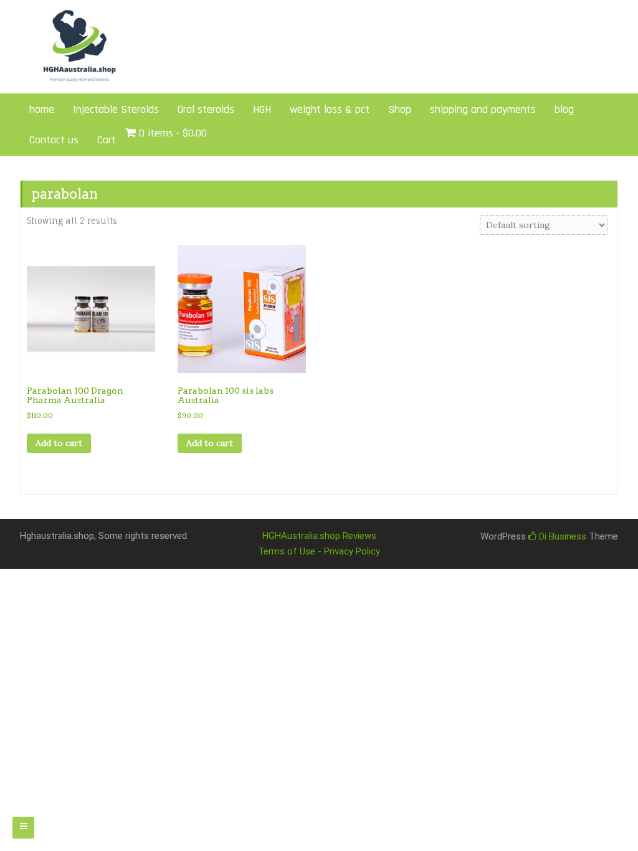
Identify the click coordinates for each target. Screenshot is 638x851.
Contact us (54, 140)
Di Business (561, 536)
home (41, 109)
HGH (262, 109)
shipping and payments (483, 109)
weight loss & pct (329, 109)
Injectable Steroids (116, 109)
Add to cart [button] (59, 443)
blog (564, 109)
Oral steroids (206, 109)
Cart (106, 140)
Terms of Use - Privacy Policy (319, 551)
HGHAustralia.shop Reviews (319, 535)
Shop (399, 109)
